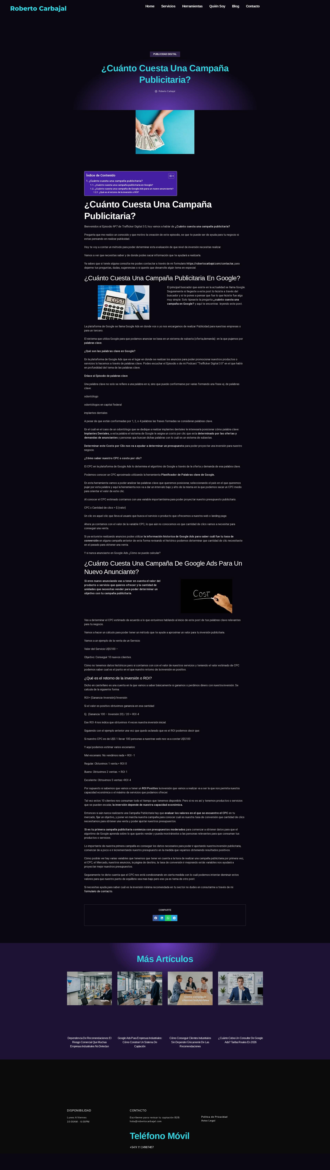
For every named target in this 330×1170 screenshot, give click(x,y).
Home (149, 6)
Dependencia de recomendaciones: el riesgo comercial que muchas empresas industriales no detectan (89, 1042)
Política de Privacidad (214, 1116)
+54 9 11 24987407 (142, 1147)
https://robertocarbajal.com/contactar (210, 263)
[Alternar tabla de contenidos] (169, 176)
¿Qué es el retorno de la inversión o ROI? (119, 192)
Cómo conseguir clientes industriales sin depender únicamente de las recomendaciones (190, 1042)
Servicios (168, 6)
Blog (235, 6)
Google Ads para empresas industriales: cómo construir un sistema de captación (140, 1042)
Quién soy (217, 6)
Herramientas (192, 6)
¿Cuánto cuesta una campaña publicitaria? (116, 180)
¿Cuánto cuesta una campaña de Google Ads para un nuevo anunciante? (134, 188)
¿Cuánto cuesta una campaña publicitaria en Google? (124, 184)
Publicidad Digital (165, 54)
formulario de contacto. (98, 891)
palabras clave (93, 343)
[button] (156, 918)
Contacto (253, 6)
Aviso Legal (208, 1120)
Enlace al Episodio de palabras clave (106, 375)
